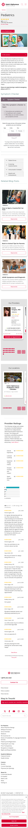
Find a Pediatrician (6, 31)
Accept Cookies (14, 825)
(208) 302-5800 (7, 333)
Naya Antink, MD (8, 553)
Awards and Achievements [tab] (12, 174)
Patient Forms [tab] (12, 160)
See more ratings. (4, 24)
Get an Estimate (5, 731)
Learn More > (15, 442)
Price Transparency (6, 746)
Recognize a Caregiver (7, 748)
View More (14, 652)
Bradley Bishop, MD (9, 564)
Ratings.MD (14, 657)
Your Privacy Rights (14, 816)
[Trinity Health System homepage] (10, 7)
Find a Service (4, 694)
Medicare (3, 734)
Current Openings (6, 766)
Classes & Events (5, 756)
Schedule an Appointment (13, 337)
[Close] (26, 797)
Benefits (3, 764)
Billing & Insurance (6, 729)
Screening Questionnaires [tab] (12, 165)
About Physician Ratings (7, 727)
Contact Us (14, 682)
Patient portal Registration (8, 742)
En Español (4, 776)
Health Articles (5, 758)
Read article (14, 205)
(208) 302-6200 (8, 396)
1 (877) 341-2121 (6, 678)
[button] (26, 3)
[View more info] (7, 316)
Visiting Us (4, 782)
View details (19, 333)
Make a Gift (4, 778)
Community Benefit (6, 774)
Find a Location (5, 691)
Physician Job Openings (7, 768)
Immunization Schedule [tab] (15, 169)
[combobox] (14, 716)
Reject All (14, 821)
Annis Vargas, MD (8, 584)
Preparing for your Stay (7, 744)
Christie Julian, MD (8, 641)
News (2, 780)
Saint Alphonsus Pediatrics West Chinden (13, 387)
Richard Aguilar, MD (9, 512)
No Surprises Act (5, 736)
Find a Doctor (4, 688)
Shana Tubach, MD (9, 620)
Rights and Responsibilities (8, 750)
